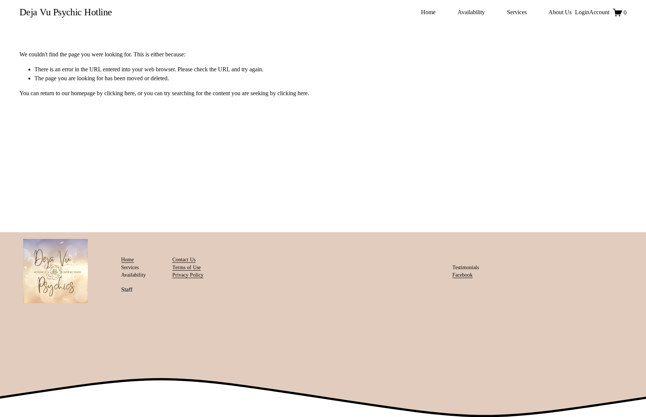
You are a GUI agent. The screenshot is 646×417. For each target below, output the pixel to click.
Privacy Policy (187, 275)
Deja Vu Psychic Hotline (65, 12)
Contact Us (184, 259)
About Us (560, 12)
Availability (471, 12)
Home (428, 12)
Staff (126, 289)
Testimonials (465, 267)
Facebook (462, 275)
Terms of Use (186, 267)
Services (517, 12)
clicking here (119, 93)
